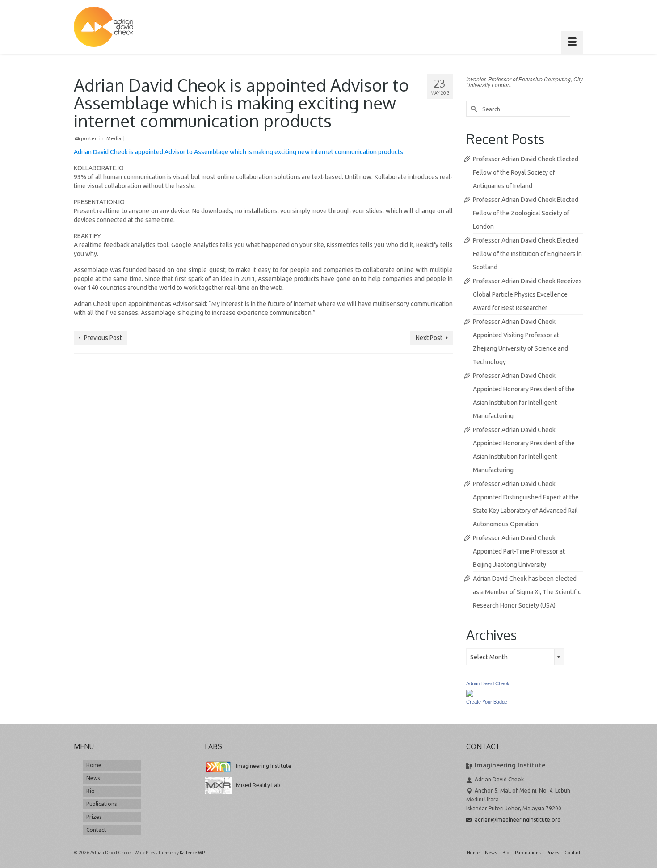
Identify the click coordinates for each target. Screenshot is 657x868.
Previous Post (103, 337)
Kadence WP (192, 852)
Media (113, 138)
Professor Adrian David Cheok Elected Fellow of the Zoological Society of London (525, 213)
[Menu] (572, 42)
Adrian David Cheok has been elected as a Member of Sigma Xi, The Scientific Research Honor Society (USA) (527, 592)
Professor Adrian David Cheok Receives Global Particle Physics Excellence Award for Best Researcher (527, 294)
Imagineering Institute (263, 766)
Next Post (429, 337)
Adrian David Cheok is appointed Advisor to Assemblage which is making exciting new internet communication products (238, 151)
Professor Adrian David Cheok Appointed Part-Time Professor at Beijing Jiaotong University (519, 551)
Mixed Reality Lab (258, 785)
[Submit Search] (473, 109)
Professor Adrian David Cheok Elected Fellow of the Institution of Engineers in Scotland (527, 254)
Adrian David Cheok (488, 683)
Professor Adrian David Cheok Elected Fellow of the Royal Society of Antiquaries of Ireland (525, 172)
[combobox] (515, 656)
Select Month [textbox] (489, 657)
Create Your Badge (486, 701)
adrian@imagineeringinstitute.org (517, 819)
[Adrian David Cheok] (103, 27)
